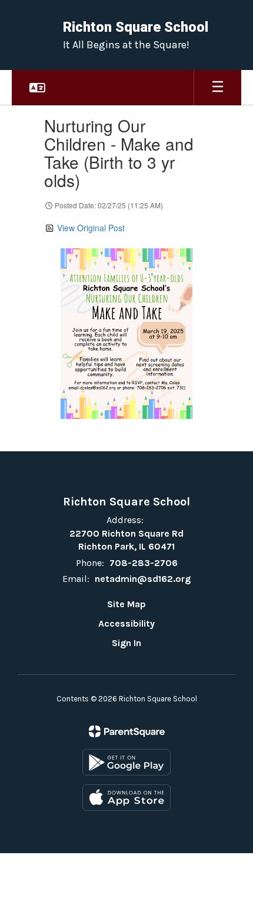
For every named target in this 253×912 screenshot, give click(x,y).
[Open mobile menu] (217, 87)
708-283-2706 (143, 562)
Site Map (126, 604)
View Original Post (91, 228)
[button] (37, 87)
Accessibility (126, 623)
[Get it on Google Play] (126, 762)
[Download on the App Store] (126, 797)
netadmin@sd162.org (143, 578)
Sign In (126, 642)
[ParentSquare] (127, 731)
